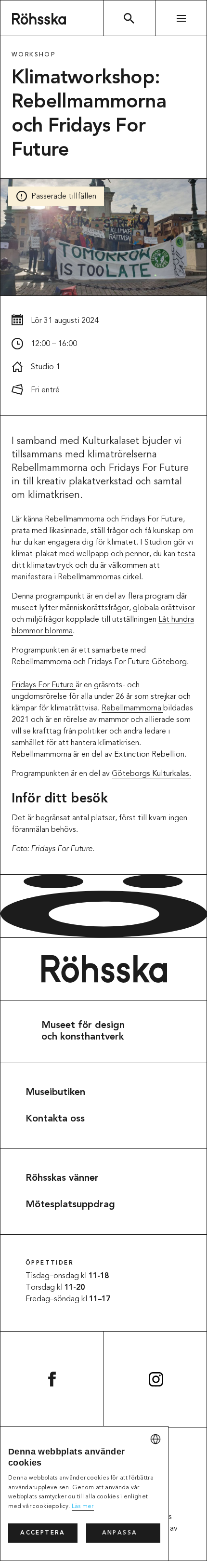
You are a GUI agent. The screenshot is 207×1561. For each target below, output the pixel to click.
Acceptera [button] (42, 1533)
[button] (123, 1533)
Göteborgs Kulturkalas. (151, 774)
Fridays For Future (44, 685)
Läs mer (83, 1506)
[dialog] (84, 1493)
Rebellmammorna (132, 708)
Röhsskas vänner (62, 1178)
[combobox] (155, 1439)
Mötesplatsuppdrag (70, 1205)
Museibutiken (55, 1092)
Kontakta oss (55, 1119)
